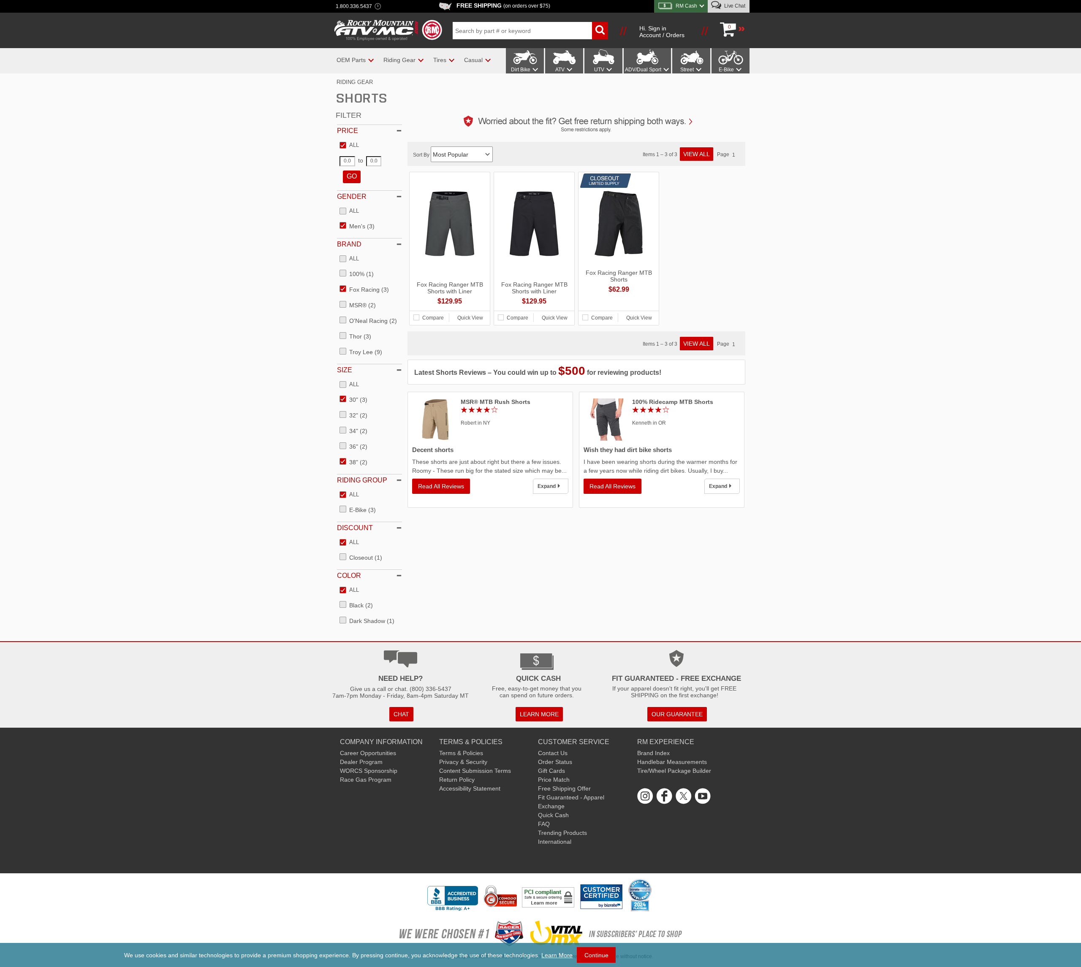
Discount (355, 527)
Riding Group (362, 480)
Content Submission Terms (475, 770)
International (554, 841)
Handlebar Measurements (672, 761)
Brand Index (653, 753)
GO (352, 176)
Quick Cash (553, 815)
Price (347, 130)
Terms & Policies (461, 753)
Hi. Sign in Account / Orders (661, 31)
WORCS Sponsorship (368, 770)
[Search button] (600, 30)
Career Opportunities (368, 753)
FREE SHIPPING (503, 5)
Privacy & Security (463, 761)
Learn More (557, 955)
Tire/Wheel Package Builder (674, 770)
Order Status (555, 761)
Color (349, 575)
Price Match (554, 779)
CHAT (401, 714)
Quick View (470, 318)
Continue (596, 955)
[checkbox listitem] (349, 145)
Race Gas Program (365, 779)
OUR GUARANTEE (677, 714)
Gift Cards (551, 770)
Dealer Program (361, 761)
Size (344, 370)
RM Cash (686, 6)
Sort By (422, 155)
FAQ (544, 824)
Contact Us (553, 753)
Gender (352, 196)
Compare (433, 318)
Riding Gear (355, 82)
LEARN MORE (539, 714)
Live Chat (734, 6)
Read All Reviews (441, 486)
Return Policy (457, 779)
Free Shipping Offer (564, 788)
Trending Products (562, 832)
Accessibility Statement (469, 788)
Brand (349, 244)
